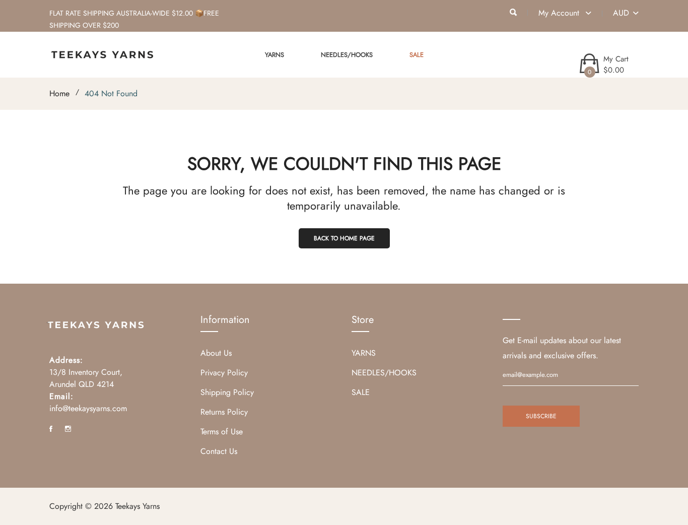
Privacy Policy (224, 372)
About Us (216, 353)
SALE (416, 54)
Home (59, 93)
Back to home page (344, 238)
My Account (560, 13)
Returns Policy (224, 412)
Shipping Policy (227, 392)
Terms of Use (221, 431)
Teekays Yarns (137, 506)
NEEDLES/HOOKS (347, 54)
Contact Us (218, 451)
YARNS (274, 54)
